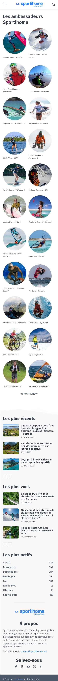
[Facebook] (15, 666)
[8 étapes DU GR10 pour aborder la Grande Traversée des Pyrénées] (11, 498)
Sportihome (18, 679)
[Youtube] (28, 666)
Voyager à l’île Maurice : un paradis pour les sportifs (36, 461)
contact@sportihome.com (34, 651)
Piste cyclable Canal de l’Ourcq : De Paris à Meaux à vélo (37, 530)
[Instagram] (22, 666)
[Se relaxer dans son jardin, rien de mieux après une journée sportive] (11, 448)
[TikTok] (40, 666)
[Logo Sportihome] (29, 612)
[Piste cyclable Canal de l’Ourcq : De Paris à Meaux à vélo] (11, 532)
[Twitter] (34, 666)
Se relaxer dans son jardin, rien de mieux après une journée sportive (36, 446)
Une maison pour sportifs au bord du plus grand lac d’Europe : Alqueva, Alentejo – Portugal (37, 429)
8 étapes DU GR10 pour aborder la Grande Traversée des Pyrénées (37, 496)
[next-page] (10, 476)
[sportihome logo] (29, 4)
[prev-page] (5, 476)
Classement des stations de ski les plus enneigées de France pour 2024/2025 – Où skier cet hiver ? (37, 514)
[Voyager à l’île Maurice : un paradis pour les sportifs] (11, 464)
